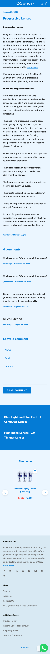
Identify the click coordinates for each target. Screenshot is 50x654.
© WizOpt (25, 647)
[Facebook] (4, 570)
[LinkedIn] (35, 570)
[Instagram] (17, 570)
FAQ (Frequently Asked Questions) (20, 605)
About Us (7, 595)
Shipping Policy (10, 630)
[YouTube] (29, 570)
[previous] (5, 492)
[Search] (42, 3)
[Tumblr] (4, 576)
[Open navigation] (3, 4)
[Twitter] (10, 570)
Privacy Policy (10, 620)
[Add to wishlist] (35, 471)
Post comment (17, 390)
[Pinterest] (23, 570)
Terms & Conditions (12, 635)
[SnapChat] (42, 570)
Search (6, 591)
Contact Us (8, 600)
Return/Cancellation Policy (16, 625)
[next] (45, 492)
